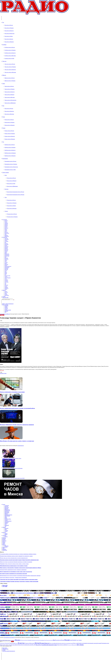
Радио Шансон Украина (6, 609)
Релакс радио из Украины (10, 133)
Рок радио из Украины (9, 27)
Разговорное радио (105, 643)
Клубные (4, 44)
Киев (6, 529)
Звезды (6, 291)
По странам (4, 219)
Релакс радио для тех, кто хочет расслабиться (9, 644)
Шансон (4, 75)
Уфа (5, 526)
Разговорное (5, 158)
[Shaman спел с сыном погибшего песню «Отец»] (8, 457)
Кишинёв (6, 545)
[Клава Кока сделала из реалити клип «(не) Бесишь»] (8, 467)
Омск (5, 271)
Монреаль (6, 264)
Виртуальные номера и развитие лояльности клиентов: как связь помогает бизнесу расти (22, 621)
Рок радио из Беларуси (9, 30)
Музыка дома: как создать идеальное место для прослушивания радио (14, 557)
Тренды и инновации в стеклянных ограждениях (12, 392)
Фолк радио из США (11, 183)
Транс (3, 83)
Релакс (3, 128)
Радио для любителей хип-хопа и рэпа (56, 643)
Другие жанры (5, 172)
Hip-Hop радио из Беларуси (10, 150)
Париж (6, 272)
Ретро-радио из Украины (9, 122)
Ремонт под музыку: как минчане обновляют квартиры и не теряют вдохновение (16, 561)
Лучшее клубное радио (30, 643)
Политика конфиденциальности (8, 651)
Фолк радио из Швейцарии (12, 186)
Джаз (6, 197)
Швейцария (7, 236)
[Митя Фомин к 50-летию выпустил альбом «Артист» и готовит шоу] (11, 438)
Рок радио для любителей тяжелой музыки (46, 644)
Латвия (3, 542)
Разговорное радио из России (10, 161)
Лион (6, 261)
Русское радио (3, 632)
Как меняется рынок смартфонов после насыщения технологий (13, 573)
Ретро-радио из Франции (10, 125)
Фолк (6, 175)
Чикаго (6, 289)
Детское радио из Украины (12, 216)
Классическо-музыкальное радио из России (15, 191)
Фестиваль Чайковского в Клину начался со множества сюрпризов (17, 424)
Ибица (6, 252)
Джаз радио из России (11, 200)
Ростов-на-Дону (7, 275)
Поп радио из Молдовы (9, 114)
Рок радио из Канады (9, 39)
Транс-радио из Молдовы (10, 97)
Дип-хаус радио (12, 643)
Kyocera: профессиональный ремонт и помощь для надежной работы (17, 408)
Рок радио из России (9, 25)
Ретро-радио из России (9, 119)
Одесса (6, 270)
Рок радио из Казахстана (9, 33)
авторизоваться (21, 445)
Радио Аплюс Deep (4, 604)
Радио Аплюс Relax (5, 607)
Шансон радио (74, 644)
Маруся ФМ (4, 585)
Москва (6, 265)
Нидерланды (7, 233)
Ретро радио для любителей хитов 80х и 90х (26, 644)
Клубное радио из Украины (10, 50)
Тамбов (6, 523)
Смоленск (6, 279)
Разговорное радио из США (10, 169)
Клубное (6, 640)
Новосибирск (7, 267)
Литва (3, 543)
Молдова (6, 232)
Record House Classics (5, 600)
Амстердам (6, 239)
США (6, 234)
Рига (5, 274)
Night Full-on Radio (5, 635)
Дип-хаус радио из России (10, 64)
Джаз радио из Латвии (11, 205)
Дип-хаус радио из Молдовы (10, 72)
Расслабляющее (42, 640)
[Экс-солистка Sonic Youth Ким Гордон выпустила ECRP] (8, 477)
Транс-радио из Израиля (9, 94)
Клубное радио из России (10, 47)
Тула (5, 524)
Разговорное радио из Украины (11, 164)
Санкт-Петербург (8, 277)
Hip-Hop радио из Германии (10, 152)
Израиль (6, 224)
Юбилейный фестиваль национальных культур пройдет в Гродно (13, 565)
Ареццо (6, 240)
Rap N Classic (3, 630)
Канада (3, 541)
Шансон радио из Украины (10, 80)
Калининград (7, 510)
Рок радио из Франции (9, 41)
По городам (4, 237)
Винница (6, 248)
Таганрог (6, 280)
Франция (6, 235)
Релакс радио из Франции (10, 139)
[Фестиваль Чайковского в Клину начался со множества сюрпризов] (11, 422)
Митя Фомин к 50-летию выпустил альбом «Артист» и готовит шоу (17, 441)
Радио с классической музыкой (68, 643)
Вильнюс (6, 247)
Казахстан (4, 540)
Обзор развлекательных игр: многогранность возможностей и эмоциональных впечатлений (23, 597)
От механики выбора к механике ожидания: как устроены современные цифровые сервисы (18, 554)
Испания (6, 225)
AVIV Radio (4, 586)
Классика (6, 189)
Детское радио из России (12, 213)
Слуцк (6, 278)
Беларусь (6, 220)
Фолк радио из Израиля (11, 180)
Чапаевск (6, 287)
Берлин (6, 245)
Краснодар (6, 259)
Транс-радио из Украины (9, 89)
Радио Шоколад (4, 616)
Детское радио (2, 643)
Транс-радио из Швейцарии (10, 102)
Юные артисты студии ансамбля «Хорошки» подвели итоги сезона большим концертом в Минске (20, 567)
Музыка (6, 294)
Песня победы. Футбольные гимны (9, 611)
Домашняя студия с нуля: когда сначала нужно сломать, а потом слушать (14, 563)
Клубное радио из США (9, 58)
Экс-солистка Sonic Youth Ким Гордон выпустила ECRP (13, 478)
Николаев (6, 269)
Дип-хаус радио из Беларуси (10, 69)
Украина (6, 222)
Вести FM (2, 618)
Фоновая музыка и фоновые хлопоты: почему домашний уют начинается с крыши (16, 555)
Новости (4, 290)
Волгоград (6, 249)
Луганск (6, 262)
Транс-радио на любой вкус (62, 644)
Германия (6, 223)
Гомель (6, 251)
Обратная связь (5, 297)
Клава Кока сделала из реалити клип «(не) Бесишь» (12, 468)
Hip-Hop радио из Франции (10, 155)
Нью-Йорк (6, 268)
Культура (6, 292)
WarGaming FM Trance (6, 602)
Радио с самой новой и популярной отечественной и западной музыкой (87, 643)
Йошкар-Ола (7, 253)
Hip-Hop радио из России (10, 144)
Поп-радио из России (9, 108)
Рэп (3, 141)
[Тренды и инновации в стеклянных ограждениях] (11, 389)
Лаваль (6, 260)
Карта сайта (4, 647)
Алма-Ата (6, 238)
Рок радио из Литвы (9, 36)
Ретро (3, 116)
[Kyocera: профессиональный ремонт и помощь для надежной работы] (11, 406)
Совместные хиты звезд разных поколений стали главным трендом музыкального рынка (19, 579)
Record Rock (3, 590)
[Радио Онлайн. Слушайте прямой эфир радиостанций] (34, 14)
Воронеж (6, 250)
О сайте (3, 296)
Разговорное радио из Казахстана (11, 166)
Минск (6, 263)
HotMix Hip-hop (4, 623)
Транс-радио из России (9, 86)
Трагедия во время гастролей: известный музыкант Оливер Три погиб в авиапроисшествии (19, 559)
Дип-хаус (4, 61)
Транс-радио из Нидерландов (10, 100)
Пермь (6, 273)
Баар (5, 242)
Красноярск (7, 512)
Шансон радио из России (10, 77)
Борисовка (6, 246)
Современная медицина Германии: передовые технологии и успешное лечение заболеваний (19, 581)
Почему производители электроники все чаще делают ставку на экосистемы (16, 571)
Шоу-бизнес (7, 295)
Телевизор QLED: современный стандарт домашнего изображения (13, 569)
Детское (6, 211)
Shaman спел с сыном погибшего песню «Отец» (11, 458)
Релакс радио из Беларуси (10, 136)
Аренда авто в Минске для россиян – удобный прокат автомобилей (13, 577)
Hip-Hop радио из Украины (10, 147)
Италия (6, 226)
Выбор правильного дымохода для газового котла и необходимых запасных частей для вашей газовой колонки (28, 593)
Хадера (6, 286)
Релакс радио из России (9, 130)
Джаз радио (7, 643)
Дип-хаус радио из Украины (10, 66)
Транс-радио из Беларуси (10, 91)
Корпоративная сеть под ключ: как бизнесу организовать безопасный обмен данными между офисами (20, 575)
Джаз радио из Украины (11, 202)
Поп (3, 105)
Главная (1, 313)
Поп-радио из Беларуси (9, 111)
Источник (2, 370)
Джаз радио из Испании (11, 208)
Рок (3, 22)
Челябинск (6, 288)
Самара (6, 276)
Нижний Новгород (8, 266)
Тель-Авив (6, 281)
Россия (6, 221)
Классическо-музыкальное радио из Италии (15, 194)
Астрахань (6, 241)
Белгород (6, 243)
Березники (6, 244)
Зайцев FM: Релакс (5, 628)
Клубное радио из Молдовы (10, 55)
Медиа (6, 293)
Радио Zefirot (3, 595)
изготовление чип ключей (9, 637)
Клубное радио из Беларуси (10, 52)
